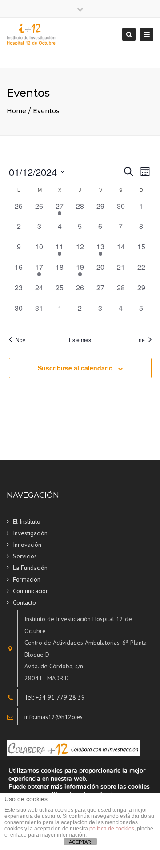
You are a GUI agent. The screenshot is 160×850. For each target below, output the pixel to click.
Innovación (27, 545)
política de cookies (111, 829)
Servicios (25, 556)
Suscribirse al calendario (75, 367)
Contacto (24, 602)
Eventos (46, 111)
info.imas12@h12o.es (53, 717)
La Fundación (30, 568)
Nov (20, 339)
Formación (26, 579)
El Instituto (26, 521)
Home (16, 111)
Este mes (80, 339)
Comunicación (31, 591)
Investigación (30, 533)
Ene (140, 339)
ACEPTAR (80, 842)
